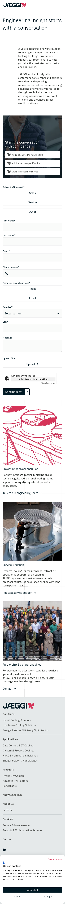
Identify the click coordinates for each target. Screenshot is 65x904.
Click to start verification (33, 379)
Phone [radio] (32, 288)
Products (8, 769)
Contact (8, 839)
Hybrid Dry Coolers (13, 775)
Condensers (9, 785)
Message (7, 337)
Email (5, 251)
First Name (8, 220)
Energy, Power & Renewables (20, 760)
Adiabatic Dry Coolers (15, 780)
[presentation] (32, 365)
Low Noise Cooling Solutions (19, 725)
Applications (10, 739)
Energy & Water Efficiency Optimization (26, 730)
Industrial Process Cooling (18, 750)
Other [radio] (32, 211)
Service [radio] (32, 202)
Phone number (10, 267)
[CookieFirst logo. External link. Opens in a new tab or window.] (4, 862)
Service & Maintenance (16, 825)
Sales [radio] (32, 193)
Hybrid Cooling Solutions (17, 720)
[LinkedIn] (5, 850)
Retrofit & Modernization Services (22, 830)
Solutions (9, 714)
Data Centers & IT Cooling (18, 745)
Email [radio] (32, 298)
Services (8, 819)
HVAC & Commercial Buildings (20, 755)
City (5, 321)
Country (7, 307)
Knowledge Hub (12, 794)
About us (8, 803)
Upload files (9, 358)
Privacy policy (55, 859)
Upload (30, 364)
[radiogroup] (32, 202)
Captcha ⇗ (48, 383)
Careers (7, 810)
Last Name (8, 235)
